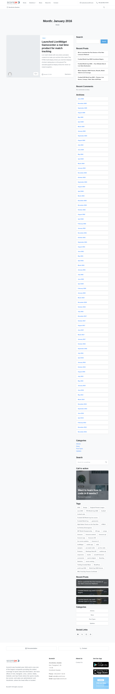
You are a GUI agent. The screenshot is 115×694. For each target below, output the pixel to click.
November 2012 (82, 431)
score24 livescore (99, 554)
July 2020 (80, 274)
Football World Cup (83, 521)
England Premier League (97, 507)
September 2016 (82, 348)
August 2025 (81, 112)
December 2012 (82, 427)
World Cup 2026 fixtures (96, 568)
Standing (101, 558)
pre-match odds (90, 548)
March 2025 (81, 126)
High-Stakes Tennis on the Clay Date (87, 524)
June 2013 (81, 413)
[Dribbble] (90, 634)
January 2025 (82, 131)
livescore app (81, 538)
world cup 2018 (81, 568)
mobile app (90, 544)
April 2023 (81, 191)
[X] (82, 634)
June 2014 (81, 390)
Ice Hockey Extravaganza (84, 527)
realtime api (102, 551)
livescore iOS (92, 538)
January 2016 (82, 362)
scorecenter (80, 558)
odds (97, 544)
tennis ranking (90, 561)
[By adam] (10, 73)
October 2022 (82, 209)
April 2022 (81, 219)
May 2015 (80, 381)
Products (80, 551)
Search (79, 37)
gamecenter (95, 521)
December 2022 (82, 200)
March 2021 (81, 265)
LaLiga (105, 531)
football (103, 511)
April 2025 (81, 122)
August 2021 (81, 247)
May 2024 (80, 154)
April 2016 (81, 357)
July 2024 (80, 145)
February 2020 (82, 288)
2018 (78, 507)
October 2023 (82, 177)
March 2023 (81, 196)
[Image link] (101, 665)
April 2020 (81, 283)
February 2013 (82, 422)
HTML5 (104, 524)
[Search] (106, 462)
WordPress (97, 564)
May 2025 (80, 117)
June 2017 (81, 330)
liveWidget (80, 544)
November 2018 (82, 302)
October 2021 (82, 237)
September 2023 (82, 182)
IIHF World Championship (84, 531)
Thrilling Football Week (84, 564)
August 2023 (81, 186)
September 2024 (82, 135)
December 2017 (82, 316)
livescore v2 (95, 541)
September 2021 (82, 242)
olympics (80, 548)
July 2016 (80, 353)
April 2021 (81, 260)
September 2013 (82, 408)
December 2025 (82, 103)
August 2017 (81, 325)
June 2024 (81, 149)
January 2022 (82, 228)
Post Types (79, 448)
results (89, 554)
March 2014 (81, 399)
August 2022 (81, 214)
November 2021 (82, 233)
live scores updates (83, 541)
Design (85, 507)
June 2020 (81, 279)
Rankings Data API (91, 551)
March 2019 (81, 297)
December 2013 (82, 404)
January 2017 (82, 339)
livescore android (91, 534)
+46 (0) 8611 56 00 (103, 2)
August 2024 (81, 140)
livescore (80, 534)
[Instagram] (86, 634)
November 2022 (82, 205)
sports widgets (91, 558)
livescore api (102, 534)
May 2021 (80, 256)
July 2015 (80, 376)
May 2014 (80, 395)
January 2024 (82, 168)
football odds (81, 514)
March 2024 (81, 163)
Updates (78, 451)
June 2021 (81, 251)
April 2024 (81, 159)
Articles (78, 444)
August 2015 (81, 371)
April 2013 (81, 418)
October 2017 (82, 321)
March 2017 (81, 334)
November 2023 (82, 173)
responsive (80, 554)
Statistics (80, 561)
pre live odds (101, 548)
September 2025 (82, 108)
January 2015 (82, 385)
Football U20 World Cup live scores (87, 517)
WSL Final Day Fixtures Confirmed (87, 571)
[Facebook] (78, 634)
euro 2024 (80, 511)
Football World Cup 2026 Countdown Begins (91, 59)
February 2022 (82, 223)
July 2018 (80, 311)
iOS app (97, 531)
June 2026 (81, 98)
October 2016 (82, 344)
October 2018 (82, 307)
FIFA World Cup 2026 (92, 511)
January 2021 (82, 270)
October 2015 (82, 367)
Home (57, 25)
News (78, 446)
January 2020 (82, 293)
